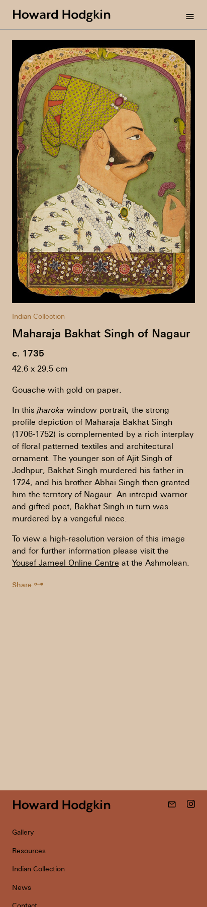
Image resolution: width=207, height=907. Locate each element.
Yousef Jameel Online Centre (65, 562)
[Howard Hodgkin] (61, 14)
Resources (29, 851)
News (21, 887)
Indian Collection (38, 316)
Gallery (23, 832)
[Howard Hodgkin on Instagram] (191, 804)
